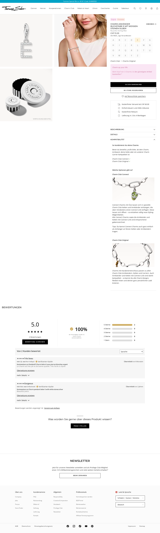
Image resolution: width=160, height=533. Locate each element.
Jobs (16, 501)
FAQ (34, 497)
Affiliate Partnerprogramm (84, 516)
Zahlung (36, 508)
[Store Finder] (146, 8)
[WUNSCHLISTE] (140, 8)
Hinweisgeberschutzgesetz (43, 526)
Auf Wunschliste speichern (135, 96)
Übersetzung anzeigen (26, 370)
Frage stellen (80, 426)
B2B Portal (79, 501)
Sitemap (142, 526)
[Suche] (135, 8)
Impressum (132, 526)
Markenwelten (81, 504)
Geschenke (105, 8)
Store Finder (19, 508)
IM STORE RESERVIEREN (133, 90)
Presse (17, 504)
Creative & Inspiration (61, 501)
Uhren (94, 8)
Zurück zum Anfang (52, 408)
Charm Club (69, 8)
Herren (43, 8)
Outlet (115, 8)
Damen (34, 8)
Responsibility (58, 497)
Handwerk (57, 504)
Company (18, 497)
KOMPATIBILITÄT (117, 139)
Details (113, 134)
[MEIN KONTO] (151, 8)
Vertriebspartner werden (84, 497)
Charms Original (129, 61)
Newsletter (57, 512)
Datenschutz (26, 526)
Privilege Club (58, 508)
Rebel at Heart (83, 8)
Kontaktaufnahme (82, 512)
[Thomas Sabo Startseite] (14, 8)
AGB (16, 526)
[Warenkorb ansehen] (157, 8)
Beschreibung (117, 129)
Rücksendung (37, 501)
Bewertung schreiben (35, 342)
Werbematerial (81, 508)
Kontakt (35, 516)
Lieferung (36, 512)
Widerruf (36, 504)
